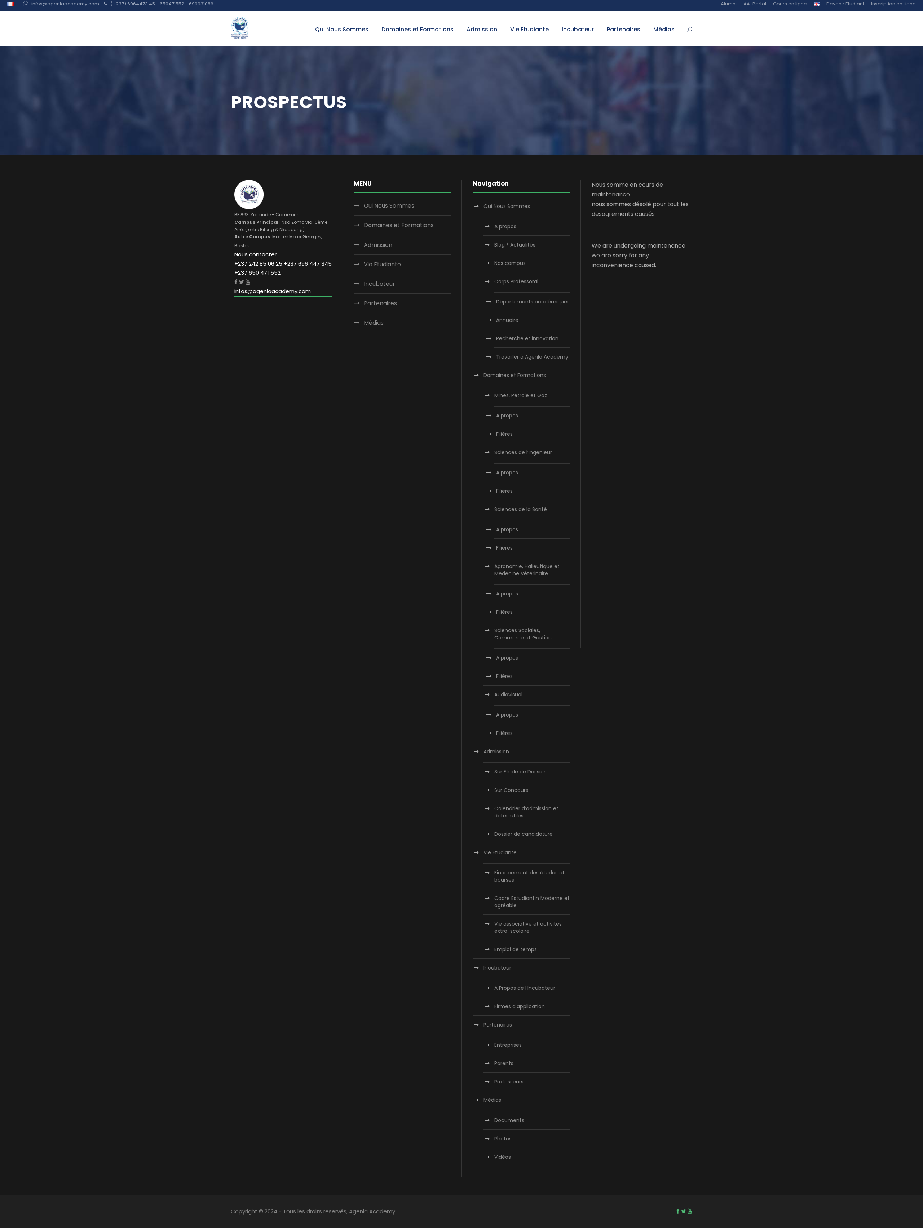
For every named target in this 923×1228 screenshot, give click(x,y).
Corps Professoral (516, 281)
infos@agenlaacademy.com (272, 291)
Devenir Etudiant (845, 3)
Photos (503, 1138)
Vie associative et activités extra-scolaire (528, 927)
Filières (504, 434)
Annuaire (507, 320)
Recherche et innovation (527, 338)
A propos (505, 226)
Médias (664, 29)
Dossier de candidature (523, 834)
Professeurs (509, 1081)
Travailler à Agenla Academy (532, 356)
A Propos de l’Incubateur (524, 988)
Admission (482, 29)
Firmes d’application (519, 1006)
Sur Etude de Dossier (520, 771)
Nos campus (510, 263)
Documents (509, 1120)
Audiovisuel (508, 694)
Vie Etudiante (529, 29)
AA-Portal (754, 3)
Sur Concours (511, 790)
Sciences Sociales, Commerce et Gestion (523, 634)
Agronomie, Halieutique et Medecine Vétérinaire (527, 570)
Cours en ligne (790, 3)
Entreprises (508, 1045)
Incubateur (578, 29)
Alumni (729, 3)
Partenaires (623, 29)
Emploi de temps (515, 949)
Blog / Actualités (514, 244)
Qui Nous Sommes (341, 29)
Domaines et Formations (417, 29)
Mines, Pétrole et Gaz (520, 395)
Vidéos (502, 1157)
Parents (503, 1063)
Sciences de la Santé (520, 509)
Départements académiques (533, 301)
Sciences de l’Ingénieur (523, 452)
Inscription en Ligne (893, 3)
